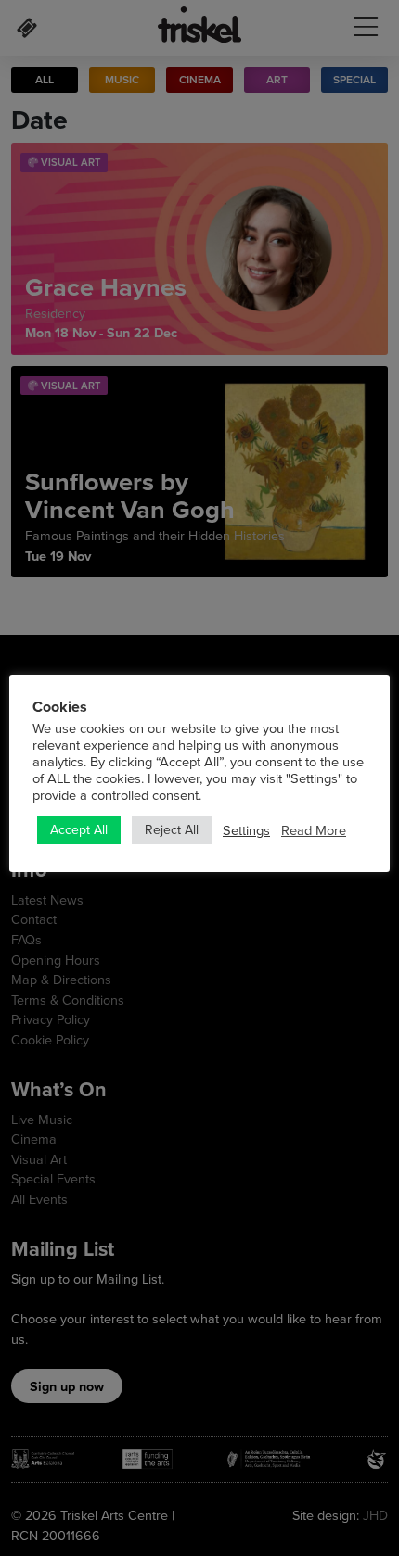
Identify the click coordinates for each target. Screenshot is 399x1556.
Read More (313, 830)
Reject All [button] (172, 829)
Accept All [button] (79, 829)
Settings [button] (246, 830)
